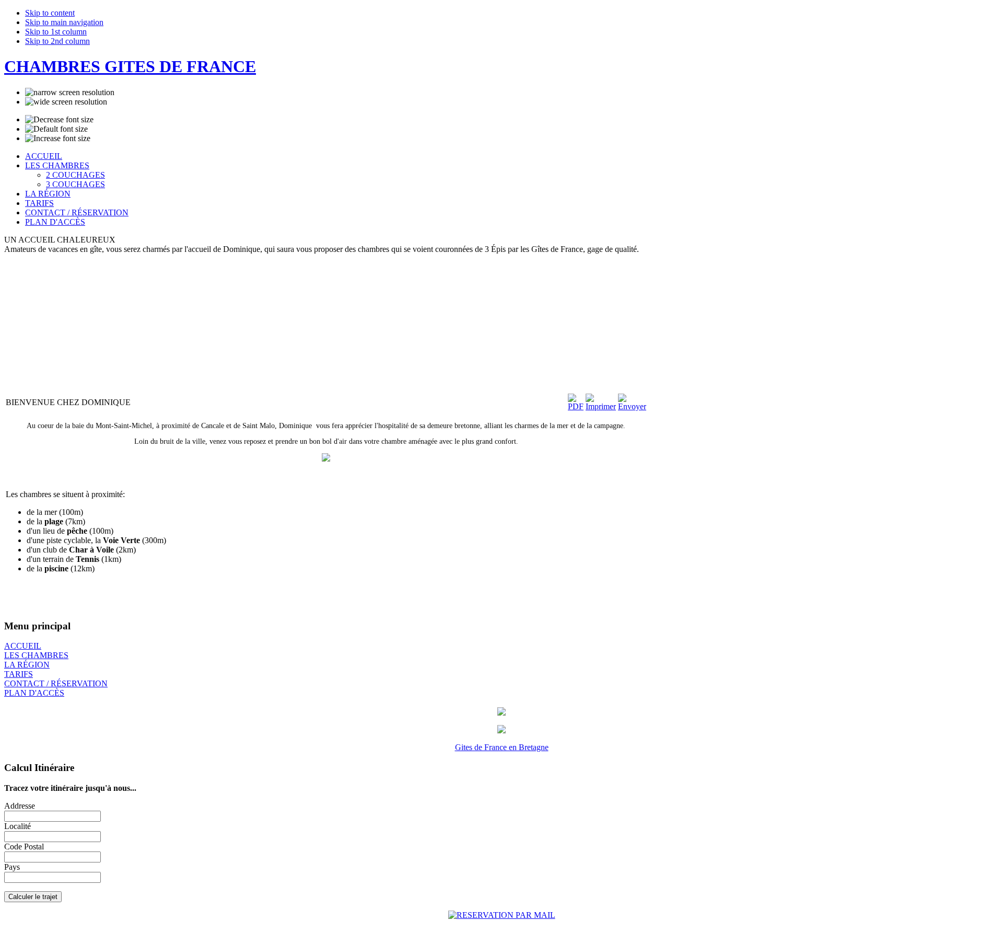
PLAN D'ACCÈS (34, 692)
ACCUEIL (22, 645)
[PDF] (576, 406)
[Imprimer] (601, 406)
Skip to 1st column (56, 31)
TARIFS (18, 674)
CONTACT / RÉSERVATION (56, 683)
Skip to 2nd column (57, 41)
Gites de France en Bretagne (502, 747)
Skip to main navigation (64, 22)
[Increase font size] (57, 138)
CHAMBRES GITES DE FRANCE (130, 66)
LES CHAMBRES (36, 655)
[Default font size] (56, 129)
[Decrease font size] (59, 119)
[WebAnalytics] (25, 925)
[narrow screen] (69, 92)
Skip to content (50, 12)
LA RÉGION (27, 664)
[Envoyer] (632, 406)
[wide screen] (66, 102)
